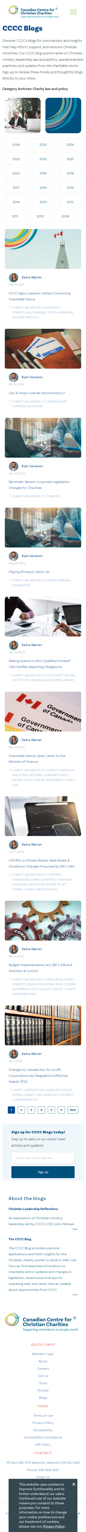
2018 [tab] (70, 173)
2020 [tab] (16, 173)
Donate (43, 1390)
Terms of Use (43, 1415)
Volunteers (34, 406)
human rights (57, 401)
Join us (43, 1376)
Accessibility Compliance (43, 1437)
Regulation (55, 979)
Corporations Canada (39, 1090)
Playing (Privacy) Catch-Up (29, 572)
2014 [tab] (16, 202)
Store (43, 1383)
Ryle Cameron (32, 377)
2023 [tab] (16, 159)
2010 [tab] (40, 216)
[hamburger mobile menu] (73, 12)
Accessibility (43, 1430)
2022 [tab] (43, 159)
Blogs (43, 1398)
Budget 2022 (27, 994)
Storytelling (21, 312)
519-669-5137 (49, 1470)
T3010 (27, 680)
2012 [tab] (70, 202)
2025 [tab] (43, 145)
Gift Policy (43, 1445)
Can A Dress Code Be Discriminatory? (37, 393)
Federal (17, 889)
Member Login (43, 1354)
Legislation (36, 884)
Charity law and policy (28, 307)
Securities (49, 889)
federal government (49, 780)
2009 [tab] (65, 216)
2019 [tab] (43, 173)
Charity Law (32, 889)
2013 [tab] (43, 202)
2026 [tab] (16, 145)
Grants (69, 680)
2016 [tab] (43, 188)
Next (73, 1110)
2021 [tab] (70, 159)
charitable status (44, 312)
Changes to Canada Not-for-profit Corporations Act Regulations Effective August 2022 (38, 1076)
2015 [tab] (70, 188)
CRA (49, 675)
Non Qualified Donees (47, 680)
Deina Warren (32, 277)
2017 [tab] (16, 188)
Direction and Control (47, 989)
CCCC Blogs (22, 28)
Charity (58, 675)
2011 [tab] (15, 216)
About (43, 1361)
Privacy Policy (43, 1423)
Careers (43, 1368)
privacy (52, 580)
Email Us (43, 1477)
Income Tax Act (22, 780)
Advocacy (53, 307)
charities (19, 406)
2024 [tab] (70, 145)
